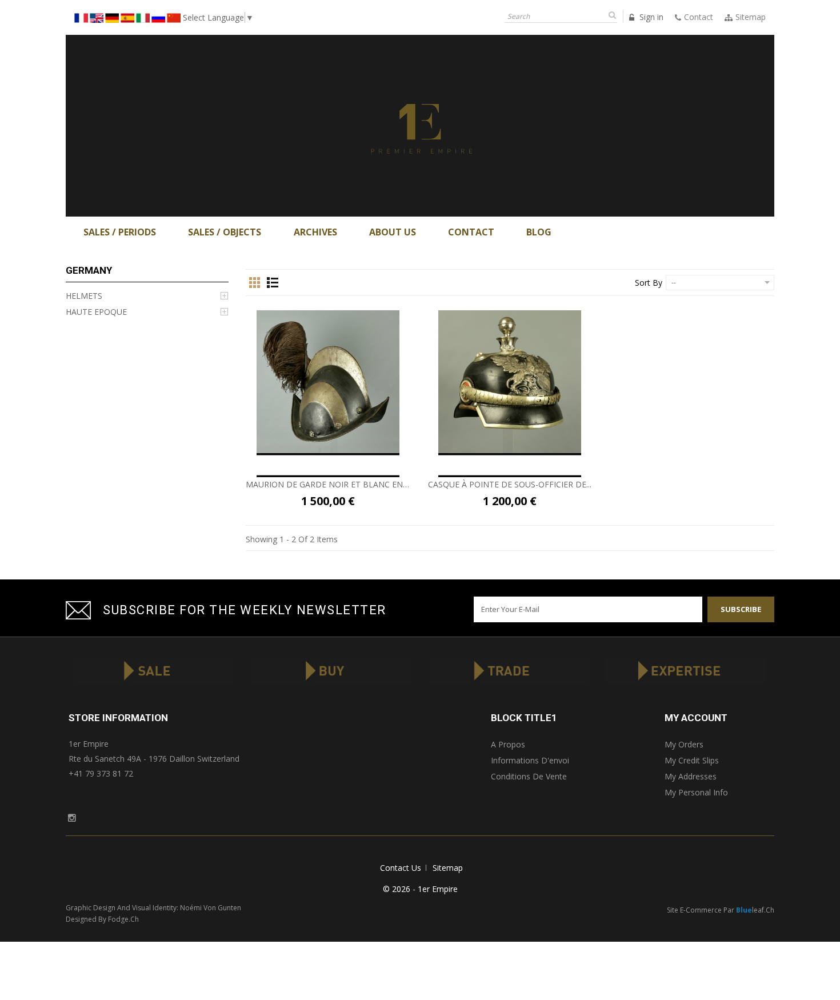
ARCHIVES (315, 232)
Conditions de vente (529, 776)
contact (698, 16)
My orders (684, 744)
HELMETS (84, 295)
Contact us (400, 867)
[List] (272, 283)
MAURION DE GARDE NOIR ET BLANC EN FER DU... (328, 484)
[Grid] (255, 283)
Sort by (648, 282)
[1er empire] (420, 124)
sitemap (750, 16)
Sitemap (448, 867)
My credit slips (692, 760)
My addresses (691, 776)
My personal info (696, 792)
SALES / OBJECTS (224, 232)
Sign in (650, 16)
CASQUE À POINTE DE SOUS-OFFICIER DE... (509, 484)
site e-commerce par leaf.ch (720, 910)
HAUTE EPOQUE (96, 311)
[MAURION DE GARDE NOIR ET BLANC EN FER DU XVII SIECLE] (328, 381)
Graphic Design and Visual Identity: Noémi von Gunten (153, 908)
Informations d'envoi (530, 760)
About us (392, 232)
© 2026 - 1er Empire (420, 888)
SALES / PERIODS (119, 232)
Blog (538, 232)
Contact (471, 232)
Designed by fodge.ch (102, 919)
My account (696, 717)
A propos (508, 744)
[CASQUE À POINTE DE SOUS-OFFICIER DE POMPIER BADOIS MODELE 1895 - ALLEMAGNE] (509, 381)
